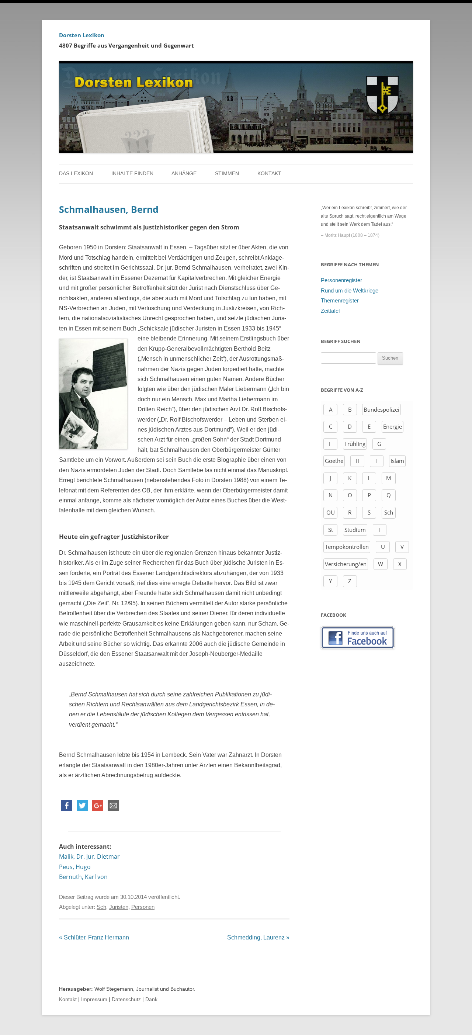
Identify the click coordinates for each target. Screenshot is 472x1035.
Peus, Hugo (75, 867)
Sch (101, 907)
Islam (397, 460)
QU (330, 512)
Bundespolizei (381, 409)
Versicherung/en (346, 564)
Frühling (354, 443)
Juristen (118, 907)
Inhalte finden (132, 173)
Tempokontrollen (347, 546)
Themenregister (340, 301)
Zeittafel (330, 311)
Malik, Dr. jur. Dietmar (89, 856)
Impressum (94, 999)
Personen (143, 907)
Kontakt (269, 173)
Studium (355, 529)
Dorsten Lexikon (81, 35)
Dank (151, 999)
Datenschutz (126, 999)
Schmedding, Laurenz (258, 937)
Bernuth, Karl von (83, 877)
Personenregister (341, 280)
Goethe (334, 460)
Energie (392, 426)
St (330, 529)
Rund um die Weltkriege (349, 291)
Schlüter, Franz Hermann (94, 937)
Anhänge (184, 173)
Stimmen (227, 173)
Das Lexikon (76, 173)
